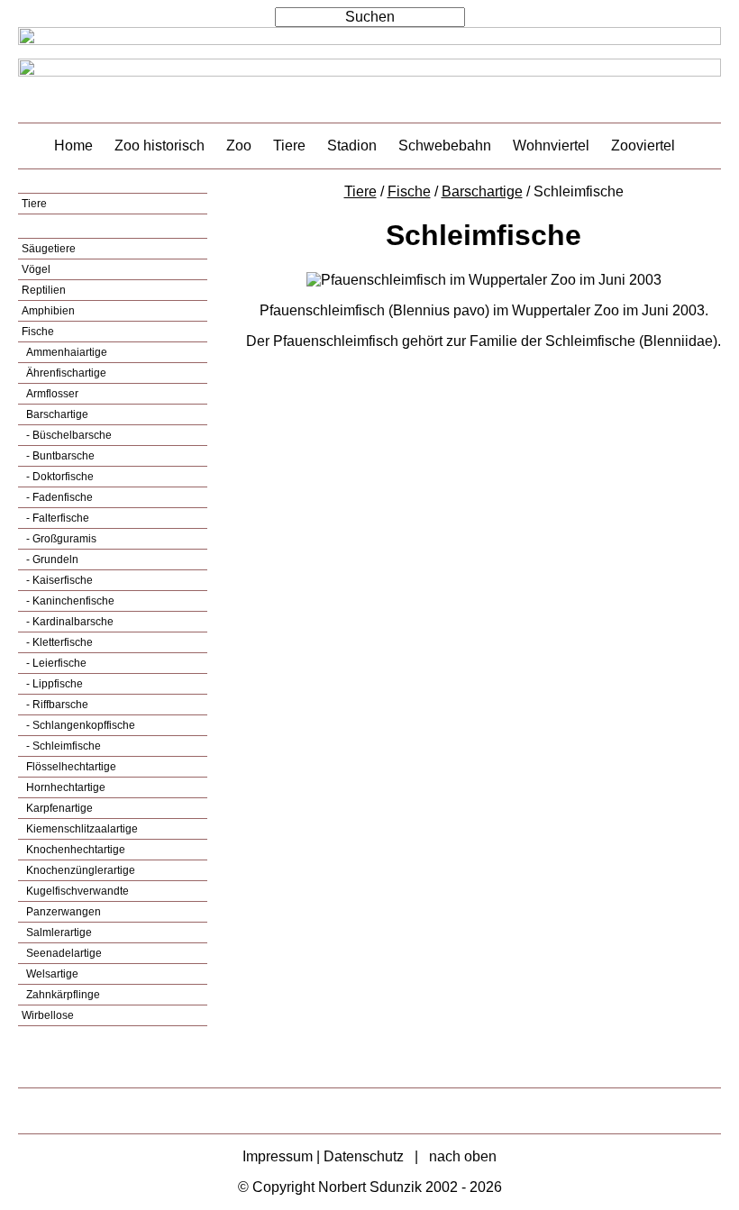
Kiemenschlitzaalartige (80, 829)
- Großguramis (59, 538)
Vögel (36, 269)
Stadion (352, 145)
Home (73, 145)
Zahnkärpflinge (61, 994)
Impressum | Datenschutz (323, 1156)
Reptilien (44, 290)
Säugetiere (49, 248)
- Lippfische (53, 684)
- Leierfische (55, 663)
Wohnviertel (551, 145)
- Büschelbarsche (67, 435)
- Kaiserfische (58, 580)
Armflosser (50, 393)
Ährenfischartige (64, 373)
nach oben (463, 1156)
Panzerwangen (62, 911)
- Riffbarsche (55, 704)
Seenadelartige (62, 953)
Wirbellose (48, 1015)
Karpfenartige (58, 808)
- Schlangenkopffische (79, 725)
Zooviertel (643, 145)
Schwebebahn (444, 145)
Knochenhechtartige (74, 849)
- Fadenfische (58, 497)
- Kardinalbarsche (68, 621)
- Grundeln (50, 559)
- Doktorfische (58, 476)
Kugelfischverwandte (76, 891)
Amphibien (48, 311)
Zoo (238, 145)
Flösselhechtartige (69, 766)
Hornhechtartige (64, 787)
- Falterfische (56, 518)
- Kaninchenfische (68, 601)
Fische (38, 331)
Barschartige (55, 414)
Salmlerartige (57, 932)
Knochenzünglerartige (79, 870)
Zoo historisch (159, 145)
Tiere (289, 145)
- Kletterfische (58, 642)
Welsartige (50, 974)
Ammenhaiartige (65, 352)
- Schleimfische (62, 746)
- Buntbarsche (59, 456)
